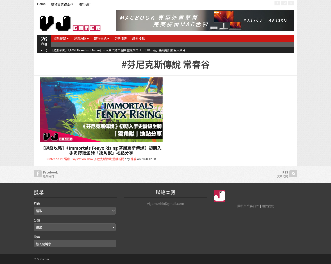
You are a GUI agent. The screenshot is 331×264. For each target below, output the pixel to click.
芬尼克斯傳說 (103, 159)
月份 (37, 203)
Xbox (89, 159)
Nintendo (52, 159)
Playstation (78, 159)
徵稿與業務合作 (62, 4)
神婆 (133, 159)
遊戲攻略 (80, 38)
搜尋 (37, 237)
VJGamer (41, 259)
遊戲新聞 (59, 38)
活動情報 (120, 38)
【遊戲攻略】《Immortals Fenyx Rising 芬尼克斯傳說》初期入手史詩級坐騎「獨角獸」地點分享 (101, 150)
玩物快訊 (100, 38)
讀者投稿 (138, 38)
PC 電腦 (65, 159)
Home (41, 4)
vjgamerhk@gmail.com (165, 203)
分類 (37, 220)
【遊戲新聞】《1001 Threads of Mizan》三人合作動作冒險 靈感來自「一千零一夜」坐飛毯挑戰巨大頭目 (118, 50)
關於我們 (85, 4)
